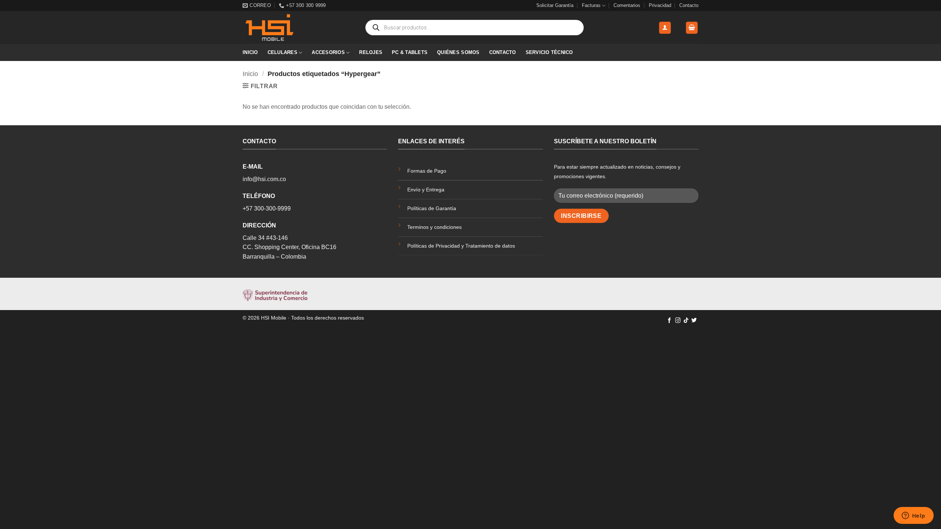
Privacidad (660, 5)
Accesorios (328, 52)
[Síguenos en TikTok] (686, 321)
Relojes (370, 52)
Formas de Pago (426, 171)
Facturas (591, 5)
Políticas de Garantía (431, 208)
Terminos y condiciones (434, 227)
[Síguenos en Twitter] (694, 321)
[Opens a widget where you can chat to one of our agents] (913, 516)
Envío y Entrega (425, 189)
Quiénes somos (458, 52)
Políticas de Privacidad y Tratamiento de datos (461, 246)
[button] (665, 28)
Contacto (688, 5)
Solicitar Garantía (554, 5)
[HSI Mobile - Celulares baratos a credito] (279, 27)
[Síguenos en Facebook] (669, 321)
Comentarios (626, 5)
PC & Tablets (409, 52)
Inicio (250, 52)
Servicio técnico (549, 52)
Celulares (282, 52)
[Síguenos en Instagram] (678, 321)
